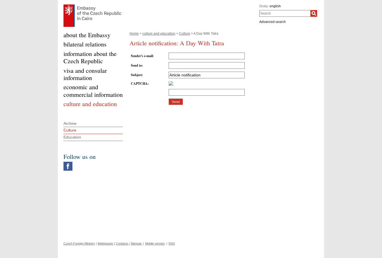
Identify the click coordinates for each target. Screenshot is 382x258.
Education (72, 137)
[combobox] (284, 13)
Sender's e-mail (142, 55)
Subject (136, 74)
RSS (172, 243)
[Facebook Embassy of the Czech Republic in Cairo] (67, 163)
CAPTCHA (139, 83)
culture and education (158, 34)
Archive (70, 123)
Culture (184, 34)
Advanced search (272, 22)
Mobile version (155, 243)
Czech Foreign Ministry (79, 243)
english (275, 6)
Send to (136, 65)
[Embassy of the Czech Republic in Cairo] (92, 6)
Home (134, 34)
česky (263, 6)
